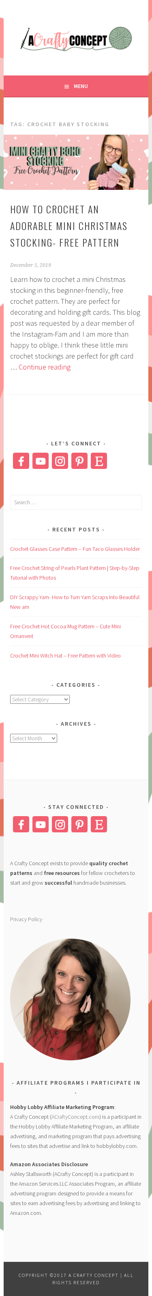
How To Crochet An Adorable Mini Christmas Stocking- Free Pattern (69, 225)
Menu (81, 86)
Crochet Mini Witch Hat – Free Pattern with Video (65, 655)
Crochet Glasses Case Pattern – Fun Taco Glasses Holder (75, 548)
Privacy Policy (26, 919)
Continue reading (45, 367)
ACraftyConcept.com (75, 1116)
